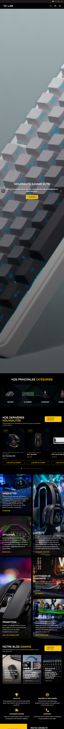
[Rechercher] (50, 6)
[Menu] (60, 6)
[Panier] (55, 6)
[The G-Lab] (7, 6)
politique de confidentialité (44, 375)
